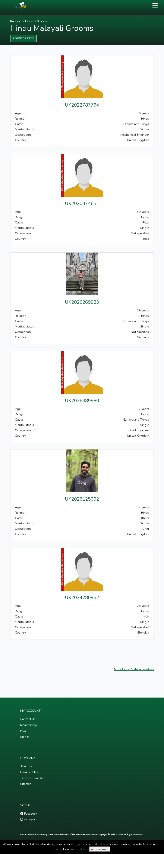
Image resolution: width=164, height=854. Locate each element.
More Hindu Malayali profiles (134, 669)
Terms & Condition (32, 778)
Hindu (29, 21)
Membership (28, 725)
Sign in (24, 737)
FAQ (23, 731)
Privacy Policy (29, 772)
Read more (82, 849)
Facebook (30, 814)
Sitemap (25, 784)
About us (26, 766)
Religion (16, 21)
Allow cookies (99, 849)
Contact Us (27, 719)
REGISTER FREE (23, 38)
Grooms (42, 21)
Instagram (30, 819)
